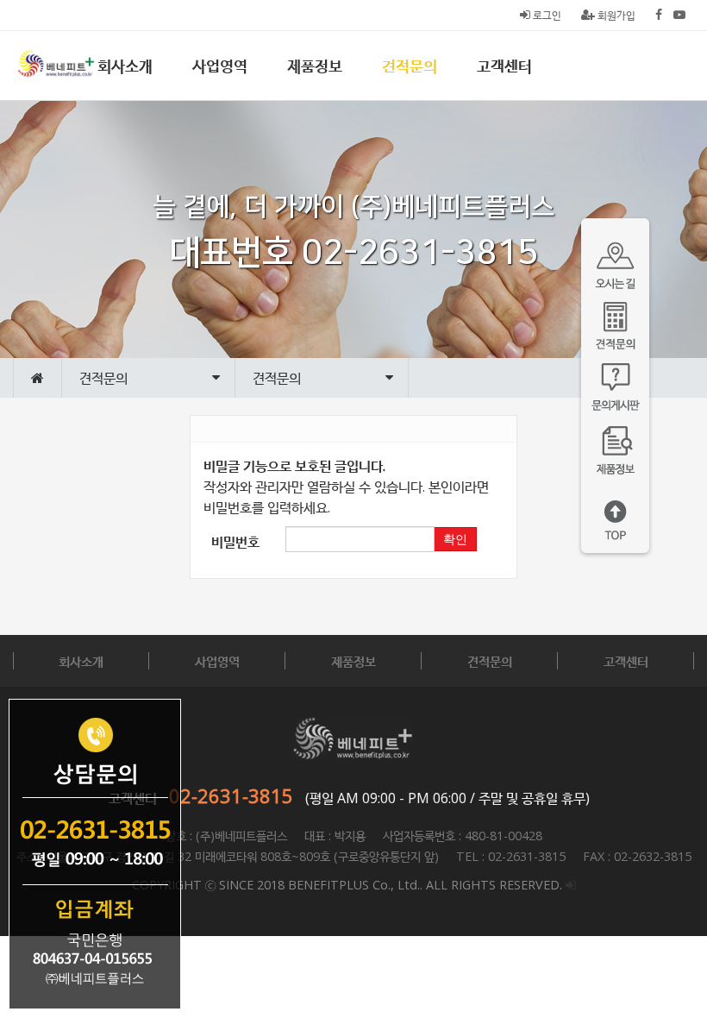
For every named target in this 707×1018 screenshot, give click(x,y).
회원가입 (615, 15)
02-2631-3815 (231, 795)
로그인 (545, 15)
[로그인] (571, 885)
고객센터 (504, 65)
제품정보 (314, 65)
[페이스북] (658, 15)
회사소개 (125, 65)
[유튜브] (679, 15)
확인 (455, 539)
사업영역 (219, 65)
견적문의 (409, 65)
